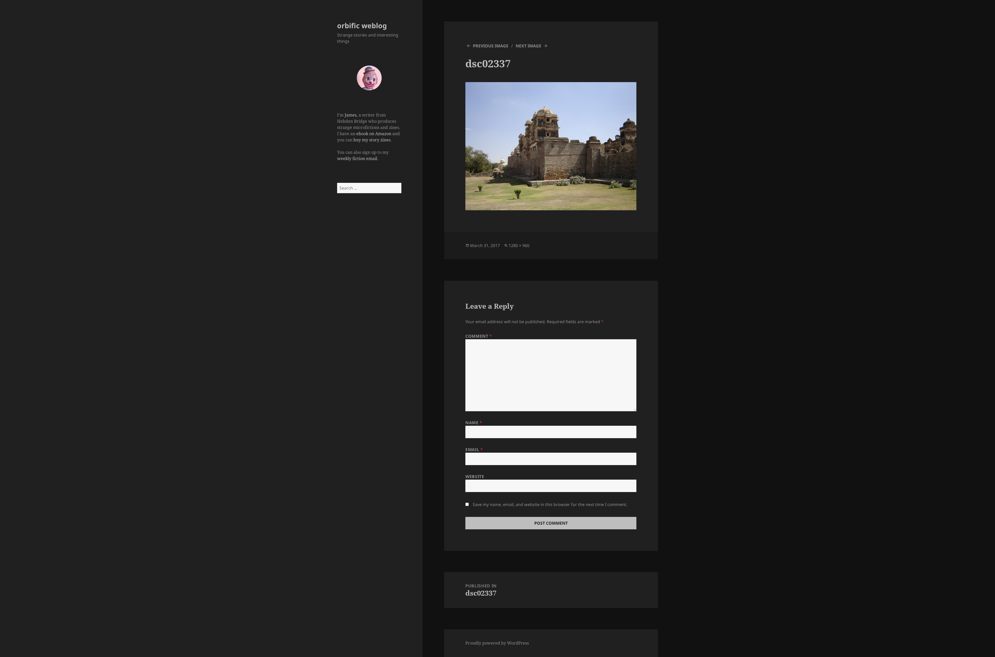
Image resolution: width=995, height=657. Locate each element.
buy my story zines (371, 140)
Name (473, 422)
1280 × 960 (519, 245)
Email (474, 449)
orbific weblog (362, 25)
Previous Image (490, 46)
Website (474, 476)
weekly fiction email (357, 158)
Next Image (528, 46)
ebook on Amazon (373, 133)
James (351, 115)
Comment (478, 336)
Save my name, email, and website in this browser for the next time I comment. (550, 504)
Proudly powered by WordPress (497, 643)
